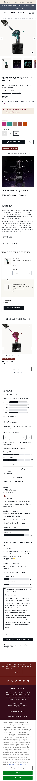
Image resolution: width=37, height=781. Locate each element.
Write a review (6, 93)
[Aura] (4, 124)
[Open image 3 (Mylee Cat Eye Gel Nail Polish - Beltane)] (28, 64)
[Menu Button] (2, 12)
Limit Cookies (18, 773)
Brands (10, 18)
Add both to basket (14, 308)
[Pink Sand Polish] (20, 124)
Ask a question (16, 93)
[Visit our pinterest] (28, 681)
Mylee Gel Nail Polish (25, 18)
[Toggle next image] (34, 38)
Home (4, 18)
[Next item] (32, 348)
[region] (18, 750)
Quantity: (5, 129)
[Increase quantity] (16, 133)
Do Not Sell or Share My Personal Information (17, 706)
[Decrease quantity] (4, 133)
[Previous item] (3, 348)
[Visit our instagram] (16, 681)
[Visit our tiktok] (24, 681)
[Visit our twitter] (12, 681)
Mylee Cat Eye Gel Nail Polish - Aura (14, 356)
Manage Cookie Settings (17, 768)
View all (31, 101)
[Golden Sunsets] (25, 124)
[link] (29, 12)
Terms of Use (22, 764)
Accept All (18, 777)
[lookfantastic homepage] (17, 12)
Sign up (17, 672)
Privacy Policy (12, 764)
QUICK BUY (16, 369)
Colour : (5, 120)
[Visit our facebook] (8, 681)
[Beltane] (9, 124)
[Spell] (14, 124)
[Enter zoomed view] (32, 52)
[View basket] (33, 12)
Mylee (15, 18)
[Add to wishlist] (30, 142)
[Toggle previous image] (1, 38)
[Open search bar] (5, 12)
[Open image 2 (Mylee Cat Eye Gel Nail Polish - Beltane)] (17, 64)
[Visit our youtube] (20, 681)
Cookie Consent (18, 703)
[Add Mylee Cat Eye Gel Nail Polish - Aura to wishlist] (29, 326)
